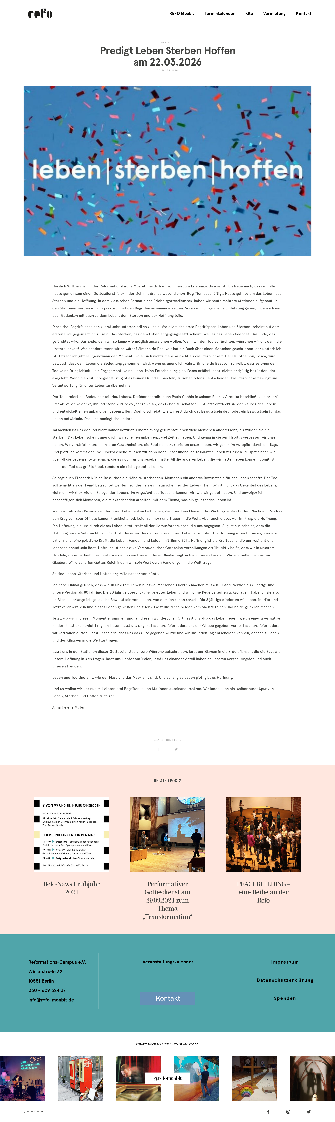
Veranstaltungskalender (168, 962)
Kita (249, 13)
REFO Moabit (181, 13)
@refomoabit (167, 1078)
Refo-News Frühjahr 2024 (71, 859)
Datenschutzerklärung (285, 980)
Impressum (285, 962)
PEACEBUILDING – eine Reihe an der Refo (263, 859)
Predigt (167, 42)
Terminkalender (220, 13)
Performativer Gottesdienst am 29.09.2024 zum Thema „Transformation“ (167, 859)
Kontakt (303, 13)
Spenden (285, 998)
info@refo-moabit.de (51, 1000)
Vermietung (274, 13)
